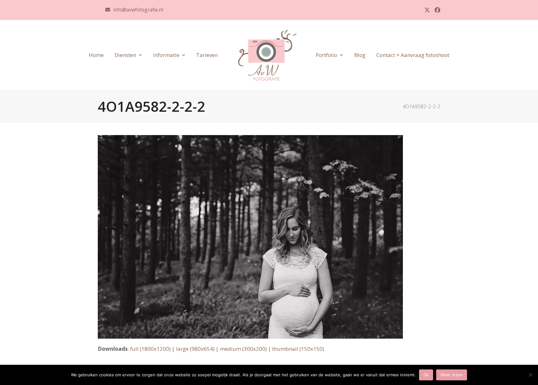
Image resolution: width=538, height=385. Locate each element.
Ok (426, 374)
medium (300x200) (243, 348)
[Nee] (530, 375)
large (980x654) (195, 348)
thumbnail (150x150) (298, 348)
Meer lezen (452, 374)
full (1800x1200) (150, 348)
